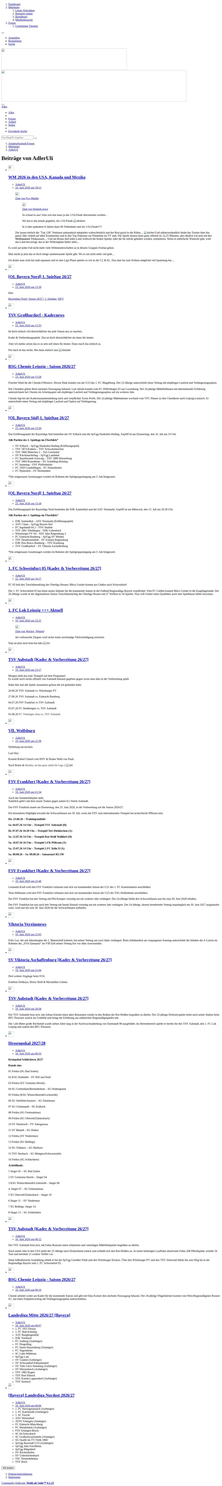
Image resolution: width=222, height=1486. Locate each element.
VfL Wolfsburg (21, 730)
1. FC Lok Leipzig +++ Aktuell (35, 610)
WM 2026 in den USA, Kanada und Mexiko (47, 177)
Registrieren (15, 40)
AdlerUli (20, 184)
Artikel (12, 121)
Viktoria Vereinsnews (27, 924)
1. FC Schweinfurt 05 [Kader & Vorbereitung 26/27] (54, 568)
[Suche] (2, 104)
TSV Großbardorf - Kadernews (36, 315)
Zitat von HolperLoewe (35, 209)
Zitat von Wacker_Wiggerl (29, 631)
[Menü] (2, 32)
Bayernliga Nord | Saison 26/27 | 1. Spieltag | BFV (36, 298)
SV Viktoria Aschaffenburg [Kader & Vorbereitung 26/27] (60, 960)
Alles (11, 112)
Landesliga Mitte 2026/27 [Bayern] (39, 1315)
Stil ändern (8, 1468)
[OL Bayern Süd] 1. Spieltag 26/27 (38, 418)
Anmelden (14, 37)
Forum (12, 118)
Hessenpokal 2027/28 (26, 1043)
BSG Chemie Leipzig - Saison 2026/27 (41, 366)
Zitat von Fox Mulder (27, 198)
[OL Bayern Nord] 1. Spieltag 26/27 (39, 276)
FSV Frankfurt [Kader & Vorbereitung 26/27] (49, 781)
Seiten (11, 125)
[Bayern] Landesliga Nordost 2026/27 (41, 1395)
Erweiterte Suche (17, 131)
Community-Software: (27, 1483)
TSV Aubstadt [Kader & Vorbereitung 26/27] (48, 659)
